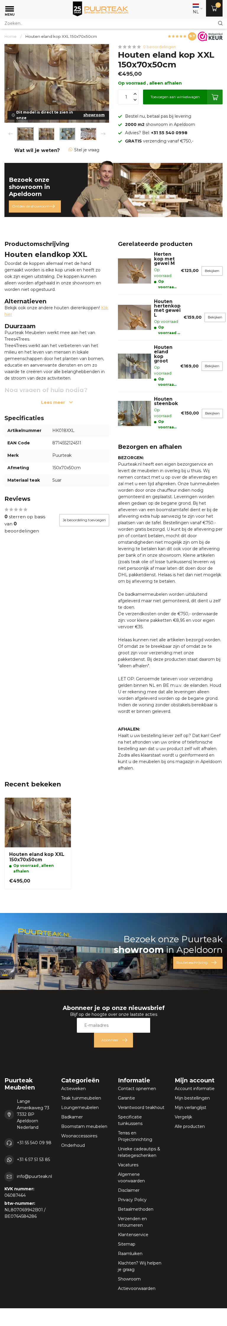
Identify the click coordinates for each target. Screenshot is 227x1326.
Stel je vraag (86, 150)
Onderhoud (73, 1145)
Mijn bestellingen (192, 1098)
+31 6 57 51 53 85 (33, 1159)
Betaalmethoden (135, 1209)
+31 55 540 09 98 (34, 1142)
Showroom (129, 1279)
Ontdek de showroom (30, 206)
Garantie (126, 1098)
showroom (94, 115)
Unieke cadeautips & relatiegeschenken (139, 1152)
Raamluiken (130, 1253)
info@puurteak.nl (34, 1176)
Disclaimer (129, 1190)
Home (10, 36)
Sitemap (126, 1244)
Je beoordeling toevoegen (84, 520)
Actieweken (73, 1088)
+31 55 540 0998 (169, 132)
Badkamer (72, 1117)
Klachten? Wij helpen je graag (139, 1266)
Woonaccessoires (79, 1136)
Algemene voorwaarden (131, 1177)
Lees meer (53, 402)
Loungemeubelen (80, 1107)
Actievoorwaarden (136, 1288)
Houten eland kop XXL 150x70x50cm (61, 36)
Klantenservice (133, 1234)
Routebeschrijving (191, 962)
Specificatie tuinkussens (130, 1120)
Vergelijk (183, 1117)
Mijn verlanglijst (190, 1107)
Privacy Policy (132, 1199)
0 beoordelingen (159, 47)
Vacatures (128, 1165)
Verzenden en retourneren (132, 1222)
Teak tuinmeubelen (81, 1098)
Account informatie (195, 1088)
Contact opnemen (137, 1088)
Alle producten (190, 1126)
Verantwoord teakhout (141, 1107)
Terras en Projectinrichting (135, 1136)
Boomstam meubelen (84, 1126)
